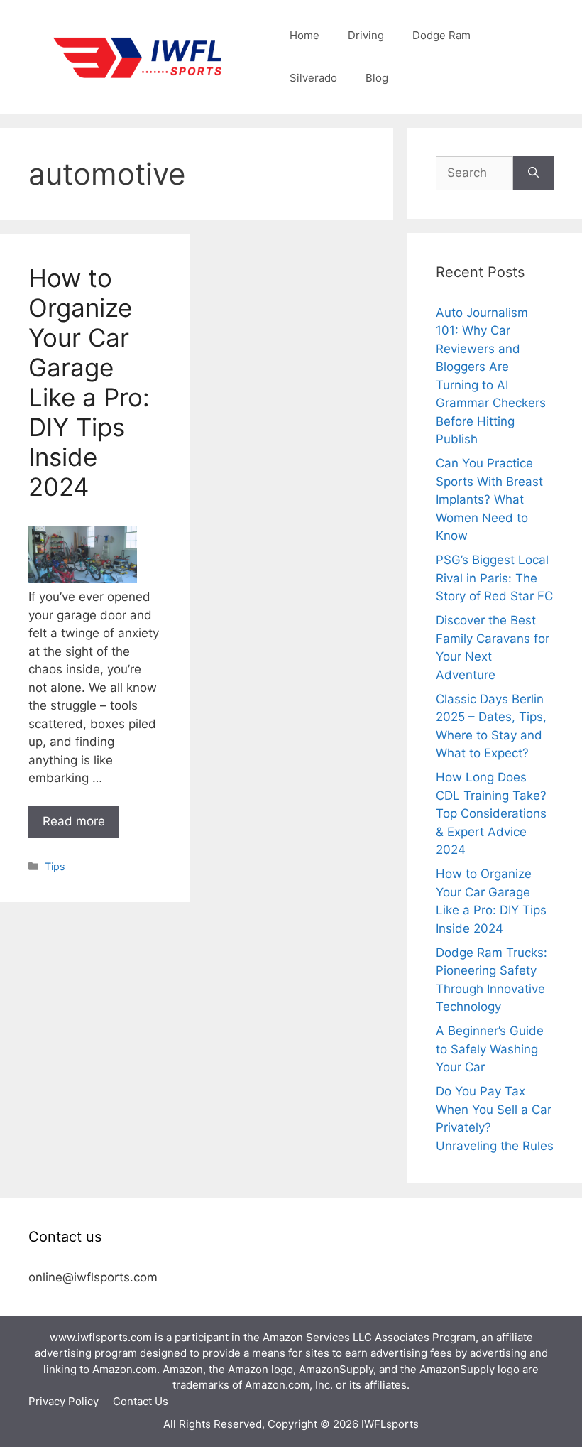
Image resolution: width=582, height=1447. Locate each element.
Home (304, 35)
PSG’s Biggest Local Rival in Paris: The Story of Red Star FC (494, 578)
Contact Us (140, 1401)
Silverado (313, 78)
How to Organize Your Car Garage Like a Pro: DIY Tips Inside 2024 (89, 382)
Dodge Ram (441, 35)
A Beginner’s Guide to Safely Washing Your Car (490, 1049)
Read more (74, 821)
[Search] (533, 173)
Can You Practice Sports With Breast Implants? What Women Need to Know (489, 499)
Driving (366, 35)
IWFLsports (390, 1424)
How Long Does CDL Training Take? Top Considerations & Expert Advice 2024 (491, 813)
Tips (55, 866)
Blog (377, 78)
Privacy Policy (63, 1401)
